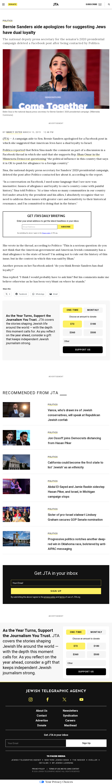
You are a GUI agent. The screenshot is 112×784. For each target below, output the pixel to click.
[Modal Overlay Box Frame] (56, 392)
